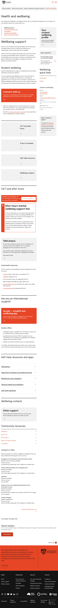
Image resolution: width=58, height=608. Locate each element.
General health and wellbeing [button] (12, 384)
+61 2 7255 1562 (43, 93)
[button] (53, 2)
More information (28, 198)
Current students (6, 8)
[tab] (19, 366)
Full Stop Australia (8, 288)
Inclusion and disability (10, 33)
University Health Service (11, 29)
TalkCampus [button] (5, 367)
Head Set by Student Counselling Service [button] (16, 373)
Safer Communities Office (11, 34)
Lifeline (5, 274)
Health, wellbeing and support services (34, 8)
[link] (7, 579)
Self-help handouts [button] (8, 390)
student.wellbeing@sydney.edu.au (48, 98)
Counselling (7, 31)
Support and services (17, 8)
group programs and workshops (17, 112)
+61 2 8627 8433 (43, 92)
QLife (4, 279)
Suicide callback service (9, 284)
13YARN (5, 276)
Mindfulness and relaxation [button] (11, 378)
